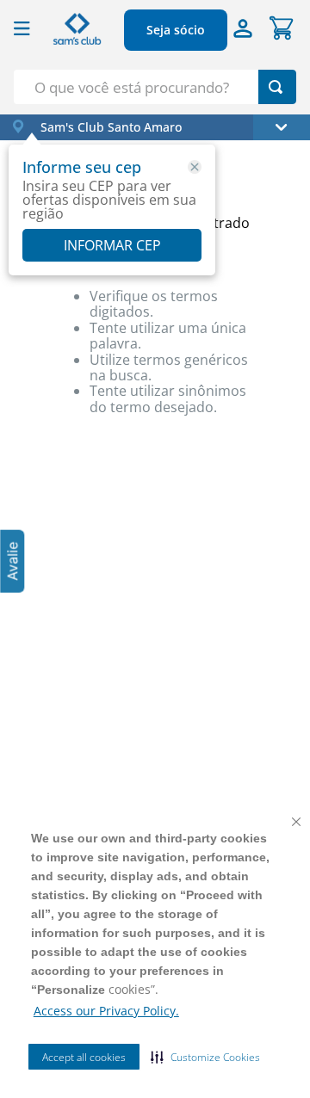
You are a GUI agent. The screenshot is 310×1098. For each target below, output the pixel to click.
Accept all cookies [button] (84, 1057)
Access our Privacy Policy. (106, 1010)
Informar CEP (112, 245)
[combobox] (155, 87)
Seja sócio (175, 30)
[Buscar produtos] (275, 87)
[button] (205, 1056)
